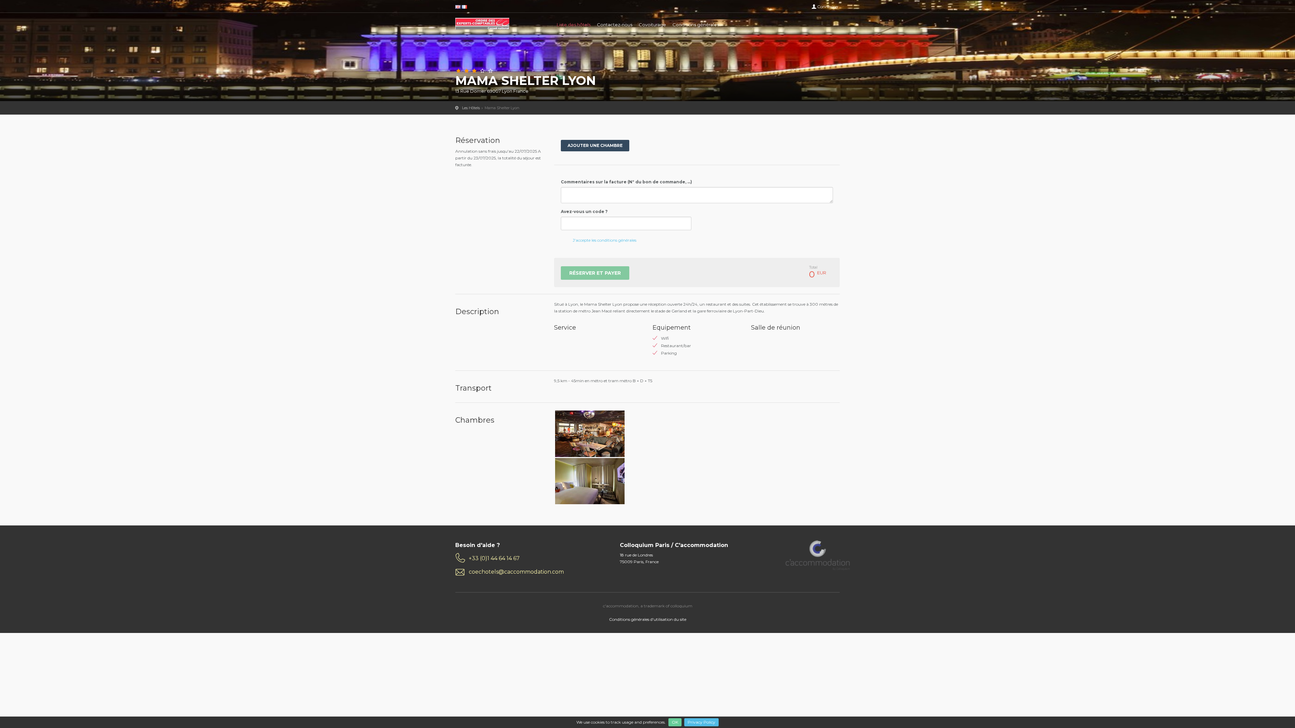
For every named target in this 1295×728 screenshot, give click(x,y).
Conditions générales (695, 24)
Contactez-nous (614, 24)
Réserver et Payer (595, 273)
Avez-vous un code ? (584, 211)
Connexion (827, 6)
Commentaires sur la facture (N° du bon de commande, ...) (626, 181)
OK (675, 722)
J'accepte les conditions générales (604, 240)
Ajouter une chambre (595, 145)
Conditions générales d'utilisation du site (647, 619)
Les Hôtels (471, 107)
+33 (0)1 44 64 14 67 (494, 558)
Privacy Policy (701, 722)
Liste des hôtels (574, 24)
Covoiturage (652, 24)
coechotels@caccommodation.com (516, 572)
